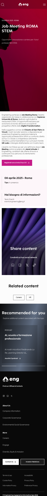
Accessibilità (28, 475)
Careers (19, 297)
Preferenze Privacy (31, 486)
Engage (6, 445)
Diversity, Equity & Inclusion (13, 452)
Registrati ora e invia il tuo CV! (15, 163)
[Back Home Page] (23, 4)
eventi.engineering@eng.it (14, 202)
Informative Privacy (9, 486)
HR (30, 297)
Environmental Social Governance (16, 425)
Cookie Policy (7, 480)
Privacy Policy (29, 480)
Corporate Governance (12, 418)
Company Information (11, 411)
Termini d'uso (7, 475)
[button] (2, 4)
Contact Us (9, 462)
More (5, 433)
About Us (6, 406)
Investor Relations (32, 462)
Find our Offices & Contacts (13, 386)
